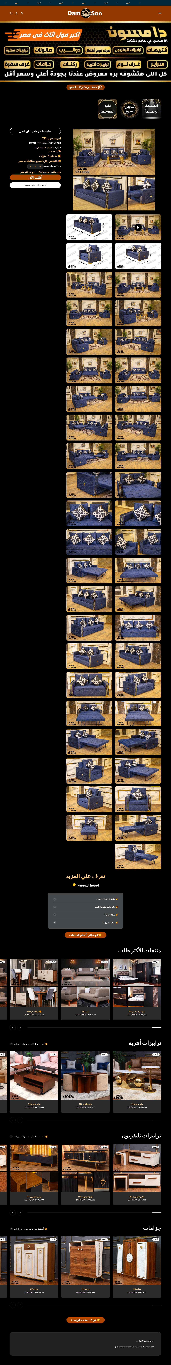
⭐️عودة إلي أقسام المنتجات (85, 934)
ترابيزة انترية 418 (34, 1104)
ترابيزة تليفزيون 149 (85, 1196)
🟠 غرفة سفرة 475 (34, 1011)
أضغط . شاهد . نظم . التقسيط (35, 185)
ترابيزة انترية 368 (85, 1104)
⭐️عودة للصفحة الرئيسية (85, 1320)
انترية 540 (85, 1011)
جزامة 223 (137, 1289)
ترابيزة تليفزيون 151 (34, 1196)
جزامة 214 (86, 1289)
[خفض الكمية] (40, 166)
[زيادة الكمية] (30, 166)
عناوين (110, 3)
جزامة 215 (34, 1289)
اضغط (132, 3)
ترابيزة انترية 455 (136, 1104)
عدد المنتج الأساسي (52, 166)
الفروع (154, 3)
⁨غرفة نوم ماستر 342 (137, 1011)
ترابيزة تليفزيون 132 (136, 1196)
